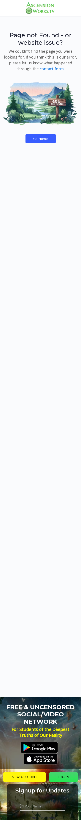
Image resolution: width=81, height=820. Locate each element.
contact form (52, 68)
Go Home (40, 138)
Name (42, 798)
